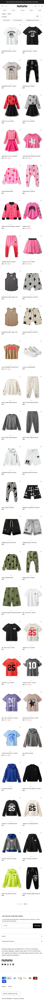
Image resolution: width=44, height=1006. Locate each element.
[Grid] (38, 16)
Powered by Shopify (18, 998)
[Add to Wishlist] (20, 25)
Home (4, 14)
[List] (41, 16)
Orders (4, 986)
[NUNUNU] (22, 6)
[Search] (8, 6)
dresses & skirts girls (32, 20)
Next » (25, 904)
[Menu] (2, 6)
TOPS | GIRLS (6, 20)
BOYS (13, 10)
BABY (31, 10)
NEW (39, 10)
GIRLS (5, 10)
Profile (10, 986)
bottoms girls (18, 20)
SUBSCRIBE (37, 926)
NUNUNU (9, 998)
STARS (22, 10)
